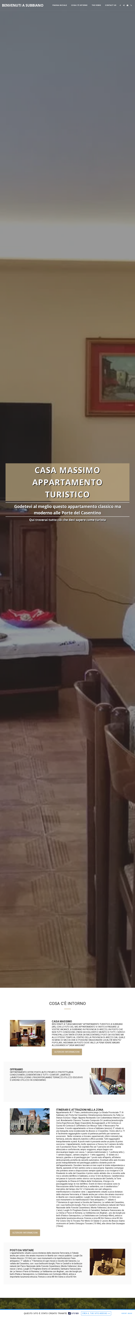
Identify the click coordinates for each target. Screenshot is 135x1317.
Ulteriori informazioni (67, 1052)
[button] (120, 5)
